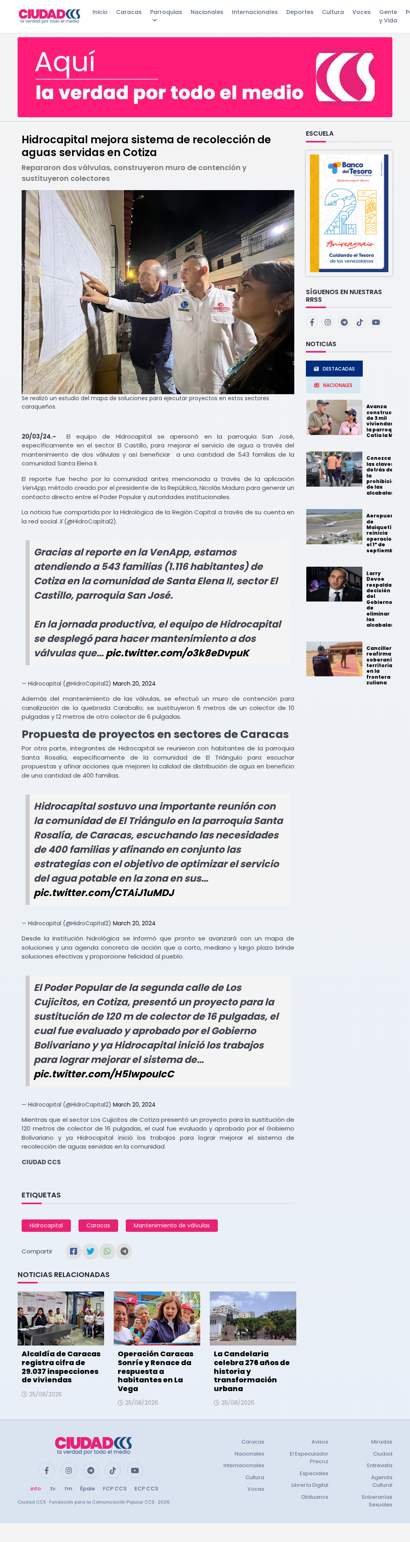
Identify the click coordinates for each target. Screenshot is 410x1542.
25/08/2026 (45, 1394)
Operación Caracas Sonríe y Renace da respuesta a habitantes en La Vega (155, 1371)
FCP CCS (115, 1488)
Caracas (129, 12)
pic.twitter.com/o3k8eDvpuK (177, 653)
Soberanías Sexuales (377, 1501)
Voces (361, 12)
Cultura (333, 12)
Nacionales (207, 12)
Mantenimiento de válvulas (172, 1225)
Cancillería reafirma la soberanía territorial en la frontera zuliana (381, 665)
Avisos (320, 1442)
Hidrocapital (46, 1225)
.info (35, 1488)
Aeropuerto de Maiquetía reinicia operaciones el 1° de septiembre (384, 532)
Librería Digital (309, 1485)
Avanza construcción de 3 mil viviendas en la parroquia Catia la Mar (385, 421)
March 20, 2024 (134, 684)
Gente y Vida (388, 16)
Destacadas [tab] (339, 368)
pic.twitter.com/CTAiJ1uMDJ (104, 892)
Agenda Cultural (381, 1481)
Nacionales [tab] (337, 385)
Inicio (100, 12)
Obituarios (314, 1497)
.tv (52, 1488)
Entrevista (379, 1465)
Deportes (300, 12)
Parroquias (166, 12)
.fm (67, 1488)
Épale (87, 1488)
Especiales (314, 1473)
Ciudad (382, 1454)
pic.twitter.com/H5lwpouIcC (104, 1074)
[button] (349, 212)
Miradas (381, 1442)
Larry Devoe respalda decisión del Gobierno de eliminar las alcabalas (380, 599)
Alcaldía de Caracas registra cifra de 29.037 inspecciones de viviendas (61, 1367)
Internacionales (255, 12)
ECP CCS (146, 1488)
